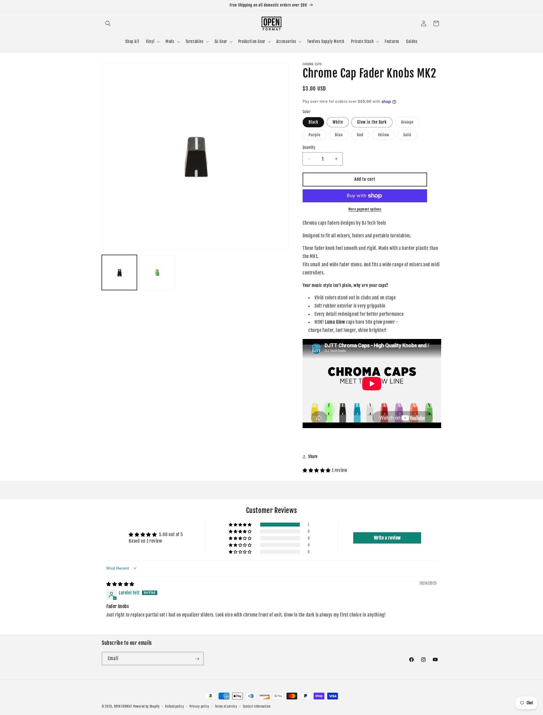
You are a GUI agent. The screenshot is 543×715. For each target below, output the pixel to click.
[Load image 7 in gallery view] (157, 272)
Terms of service (226, 706)
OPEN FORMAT (123, 706)
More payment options (364, 209)
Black (313, 122)
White (338, 122)
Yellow (386, 136)
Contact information (257, 706)
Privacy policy (199, 706)
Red (363, 136)
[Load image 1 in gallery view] (119, 272)
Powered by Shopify (146, 706)
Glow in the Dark (372, 122)
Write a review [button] (387, 538)
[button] (108, 23)
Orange (410, 123)
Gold (410, 136)
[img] (120, 584)
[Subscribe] (197, 658)
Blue (342, 136)
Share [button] (313, 456)
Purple (317, 136)
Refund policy (174, 706)
